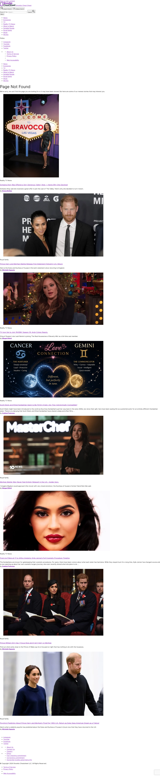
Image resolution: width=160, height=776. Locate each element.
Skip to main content (7, 1)
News (5, 18)
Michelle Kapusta (8, 270)
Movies (5, 35)
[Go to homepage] (7, 734)
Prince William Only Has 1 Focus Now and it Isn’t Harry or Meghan (26, 643)
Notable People (8, 28)
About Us (10, 52)
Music (5, 32)
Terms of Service (13, 54)
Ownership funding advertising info (19, 760)
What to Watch (8, 26)
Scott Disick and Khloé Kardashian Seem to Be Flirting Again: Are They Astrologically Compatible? (38, 405)
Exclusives (7, 20)
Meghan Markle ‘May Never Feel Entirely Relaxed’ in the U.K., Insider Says (29, 482)
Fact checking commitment (16, 755)
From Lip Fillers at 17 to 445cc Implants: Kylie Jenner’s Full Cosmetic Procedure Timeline (35, 558)
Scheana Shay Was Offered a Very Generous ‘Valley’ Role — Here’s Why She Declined (34, 185)
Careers (9, 751)
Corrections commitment (16, 758)
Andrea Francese (8, 413)
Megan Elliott (7, 338)
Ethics (9, 753)
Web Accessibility (13, 60)
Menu (2, 14)
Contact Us (11, 749)
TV (4, 22)
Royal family (7, 30)
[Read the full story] (31, 177)
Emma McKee (7, 191)
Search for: (4, 12)
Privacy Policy (11, 56)
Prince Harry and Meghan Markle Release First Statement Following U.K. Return (31, 264)
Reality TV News (9, 24)
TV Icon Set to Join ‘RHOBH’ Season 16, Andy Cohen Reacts (24, 332)
